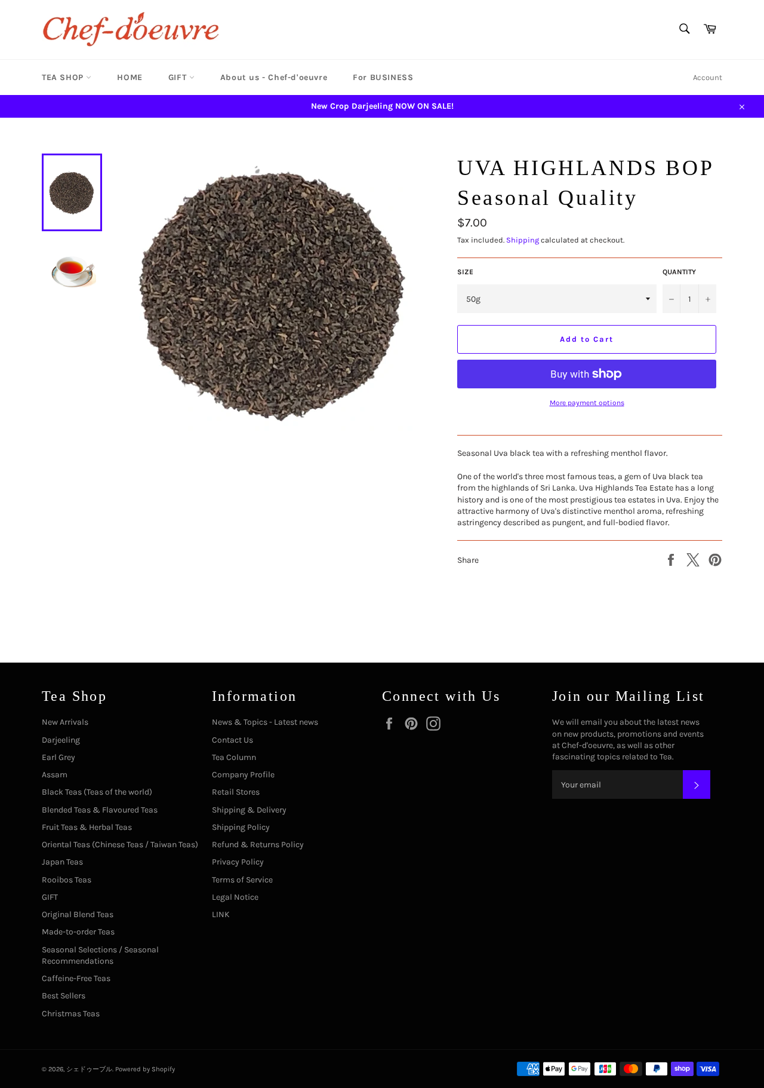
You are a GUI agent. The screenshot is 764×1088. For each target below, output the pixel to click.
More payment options (587, 403)
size (465, 272)
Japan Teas (62, 862)
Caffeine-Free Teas (76, 978)
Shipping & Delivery (249, 810)
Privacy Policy (238, 862)
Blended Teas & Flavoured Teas (100, 810)
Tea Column (234, 757)
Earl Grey (58, 757)
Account (707, 77)
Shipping (522, 239)
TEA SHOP (64, 77)
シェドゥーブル (89, 1069)
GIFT (178, 77)
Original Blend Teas (77, 914)
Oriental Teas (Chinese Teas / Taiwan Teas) (120, 844)
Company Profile (243, 775)
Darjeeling (61, 740)
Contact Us (232, 740)
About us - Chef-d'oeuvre (273, 77)
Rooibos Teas (66, 880)
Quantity (679, 272)
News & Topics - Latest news (265, 722)
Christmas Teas (71, 1014)
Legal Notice (235, 897)
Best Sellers (63, 996)
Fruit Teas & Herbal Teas (87, 827)
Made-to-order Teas (78, 932)
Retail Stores (236, 792)
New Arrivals (65, 722)
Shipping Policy (241, 827)
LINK (221, 914)
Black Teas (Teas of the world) (97, 792)
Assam (54, 775)
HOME (129, 77)
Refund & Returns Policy (258, 844)
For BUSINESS (383, 77)
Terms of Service (242, 880)
